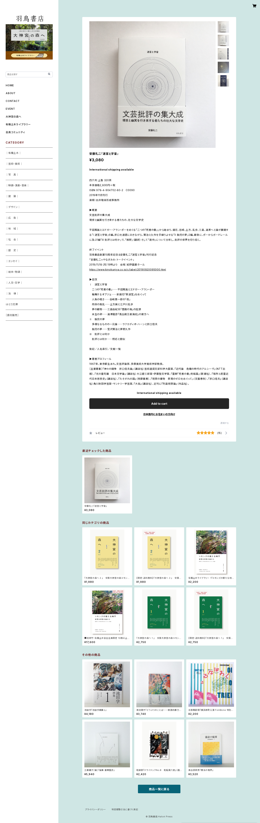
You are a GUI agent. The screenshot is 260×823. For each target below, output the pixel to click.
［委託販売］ (12, 315)
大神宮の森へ (13, 116)
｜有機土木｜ (13, 152)
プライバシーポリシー (95, 809)
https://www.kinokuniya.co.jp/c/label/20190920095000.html (127, 269)
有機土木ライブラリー (18, 124)
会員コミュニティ (15, 132)
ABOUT (11, 93)
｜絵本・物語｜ (14, 271)
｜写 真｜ (12, 174)
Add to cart (159, 403)
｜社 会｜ (12, 239)
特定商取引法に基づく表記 (125, 809)
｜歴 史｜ (12, 250)
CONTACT (13, 100)
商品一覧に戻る (159, 789)
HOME (10, 85)
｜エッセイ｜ (13, 261)
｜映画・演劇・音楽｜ (17, 185)
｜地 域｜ (12, 228)
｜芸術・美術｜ (14, 163)
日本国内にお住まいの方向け (159, 414)
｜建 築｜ (12, 196)
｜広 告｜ (12, 217)
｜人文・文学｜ (14, 282)
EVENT (10, 108)
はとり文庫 (12, 304)
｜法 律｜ (12, 293)
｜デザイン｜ (13, 206)
